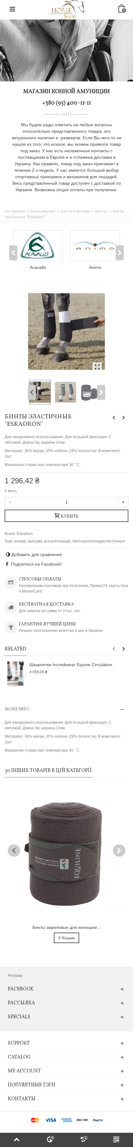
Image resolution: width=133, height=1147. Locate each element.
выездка (35, 541)
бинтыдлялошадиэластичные (98, 541)
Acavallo (38, 267)
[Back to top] (16, 1140)
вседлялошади (57, 541)
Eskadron (25, 534)
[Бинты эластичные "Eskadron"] (66, 331)
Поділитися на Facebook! (36, 564)
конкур (20, 541)
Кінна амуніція (42, 211)
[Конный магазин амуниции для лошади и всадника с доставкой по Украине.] (67, 9)
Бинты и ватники (75, 211)
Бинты (101, 211)
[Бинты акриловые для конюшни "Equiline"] (66, 854)
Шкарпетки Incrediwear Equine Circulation (70, 664)
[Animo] (95, 245)
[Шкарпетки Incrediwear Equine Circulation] (15, 674)
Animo (95, 267)
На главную (15, 211)
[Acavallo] (38, 245)
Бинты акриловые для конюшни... (66, 927)
